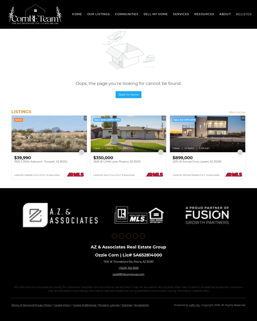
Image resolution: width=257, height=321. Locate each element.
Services (181, 14)
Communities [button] (126, 14)
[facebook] (114, 236)
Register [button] (244, 14)
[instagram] (128, 236)
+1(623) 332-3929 (129, 268)
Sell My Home (156, 14)
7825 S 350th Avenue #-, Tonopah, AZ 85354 (40, 161)
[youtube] (135, 236)
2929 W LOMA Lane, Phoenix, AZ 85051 (117, 161)
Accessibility (141, 305)
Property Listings (109, 305)
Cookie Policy (62, 305)
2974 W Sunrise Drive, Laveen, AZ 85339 (197, 161)
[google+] (142, 236)
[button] (35, 14)
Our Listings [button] (98, 14)
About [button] (225, 14)
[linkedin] (121, 236)
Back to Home (129, 94)
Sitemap (127, 305)
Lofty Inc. (194, 305)
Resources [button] (204, 14)
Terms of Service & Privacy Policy (31, 305)
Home (77, 14)
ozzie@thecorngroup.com (128, 274)
